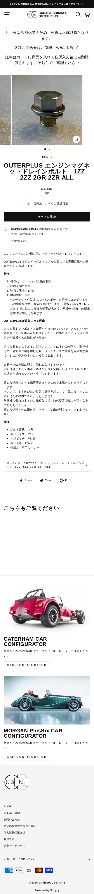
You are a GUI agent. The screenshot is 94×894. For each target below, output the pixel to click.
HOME (46, 157)
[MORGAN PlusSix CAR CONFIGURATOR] (47, 700)
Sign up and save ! (21, 859)
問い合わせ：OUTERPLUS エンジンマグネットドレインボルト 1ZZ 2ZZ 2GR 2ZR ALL (46, 465)
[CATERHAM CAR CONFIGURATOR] (47, 608)
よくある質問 (12, 812)
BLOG (7, 806)
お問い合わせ (12, 819)
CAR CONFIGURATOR (27, 665)
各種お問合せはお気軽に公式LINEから (47, 48)
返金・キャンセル (14, 845)
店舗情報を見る (19, 241)
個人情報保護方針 (14, 832)
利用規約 (9, 839)
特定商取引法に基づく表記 (20, 826)
